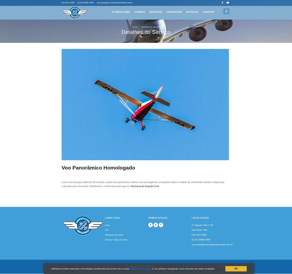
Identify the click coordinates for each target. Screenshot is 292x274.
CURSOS (140, 12)
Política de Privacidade (141, 268)
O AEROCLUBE (121, 12)
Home (135, 27)
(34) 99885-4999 (201, 239)
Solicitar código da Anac (116, 239)
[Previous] (65, 104)
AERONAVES (174, 12)
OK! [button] (236, 269)
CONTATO (208, 12)
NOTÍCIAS (192, 12)
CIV (106, 230)
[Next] (226, 104)
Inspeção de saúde (114, 235)
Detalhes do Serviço (151, 27)
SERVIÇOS (155, 12)
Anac (107, 225)
